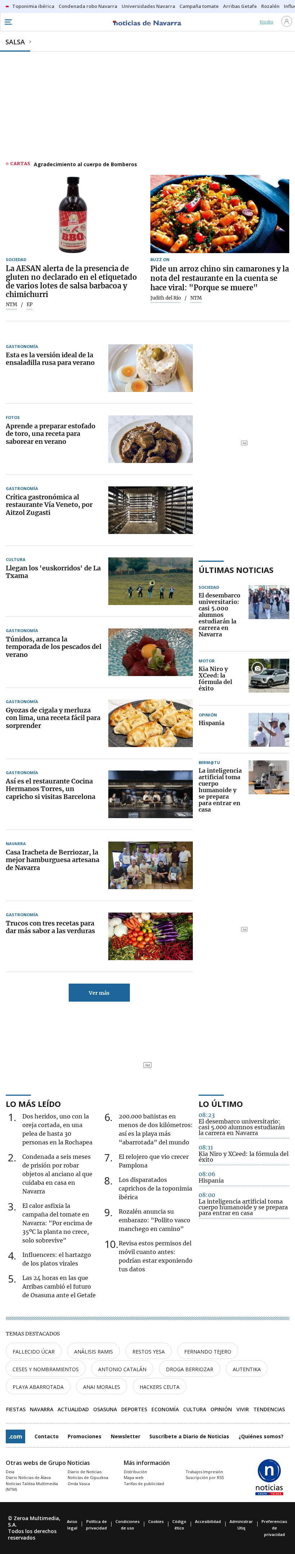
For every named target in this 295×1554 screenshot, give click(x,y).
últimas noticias (236, 569)
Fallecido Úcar (34, 1351)
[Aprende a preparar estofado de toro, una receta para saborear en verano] (150, 439)
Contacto (47, 1436)
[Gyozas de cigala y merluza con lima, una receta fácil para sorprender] (150, 723)
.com (15, 1436)
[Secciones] (8, 22)
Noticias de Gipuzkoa (88, 1477)
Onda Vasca (79, 1483)
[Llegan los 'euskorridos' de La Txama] (150, 581)
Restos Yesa (148, 1351)
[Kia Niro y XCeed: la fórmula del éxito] (269, 679)
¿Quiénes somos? (261, 1436)
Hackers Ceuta (160, 1386)
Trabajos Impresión (204, 1471)
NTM (11, 305)
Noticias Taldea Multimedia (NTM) (32, 1486)
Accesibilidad (208, 1521)
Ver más (99, 993)
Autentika (247, 1369)
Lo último (221, 1103)
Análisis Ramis (93, 1351)
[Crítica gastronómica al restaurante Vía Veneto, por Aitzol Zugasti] (150, 510)
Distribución (135, 1471)
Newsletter (125, 1436)
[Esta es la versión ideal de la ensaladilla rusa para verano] (150, 368)
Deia (10, 1471)
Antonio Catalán (122, 1369)
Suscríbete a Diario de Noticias (189, 1436)
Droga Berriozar (189, 1369)
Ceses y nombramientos (46, 1369)
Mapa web (134, 1477)
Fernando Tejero (207, 1351)
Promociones (84, 1436)
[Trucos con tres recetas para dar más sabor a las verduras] (150, 936)
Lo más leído (33, 1103)
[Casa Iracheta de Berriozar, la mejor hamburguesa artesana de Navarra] (150, 865)
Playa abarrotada (38, 1386)
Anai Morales (101, 1386)
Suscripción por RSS (205, 1477)
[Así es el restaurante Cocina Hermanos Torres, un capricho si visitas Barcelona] (150, 794)
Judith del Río (165, 298)
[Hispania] (269, 730)
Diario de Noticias (84, 1471)
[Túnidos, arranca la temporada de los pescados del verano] (150, 652)
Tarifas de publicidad (144, 1483)
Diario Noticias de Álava (28, 1477)
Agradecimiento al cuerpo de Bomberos (85, 164)
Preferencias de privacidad (274, 1528)
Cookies (156, 1521)
